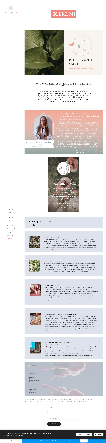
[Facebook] (100, 1)
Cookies (11, 440)
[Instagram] (102, 1)
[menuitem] (10, 210)
